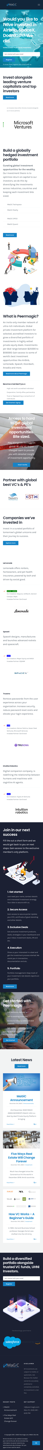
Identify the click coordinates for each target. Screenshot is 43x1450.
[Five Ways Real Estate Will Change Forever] (21, 1139)
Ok (36, 1443)
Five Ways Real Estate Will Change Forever (21, 1157)
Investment (28, 1165)
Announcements (28, 1103)
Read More (10, 1124)
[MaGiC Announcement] (21, 1082)
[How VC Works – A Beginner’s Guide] (21, 1199)
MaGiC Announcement (21, 1098)
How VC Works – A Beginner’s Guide (21, 1216)
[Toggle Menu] (39, 5)
